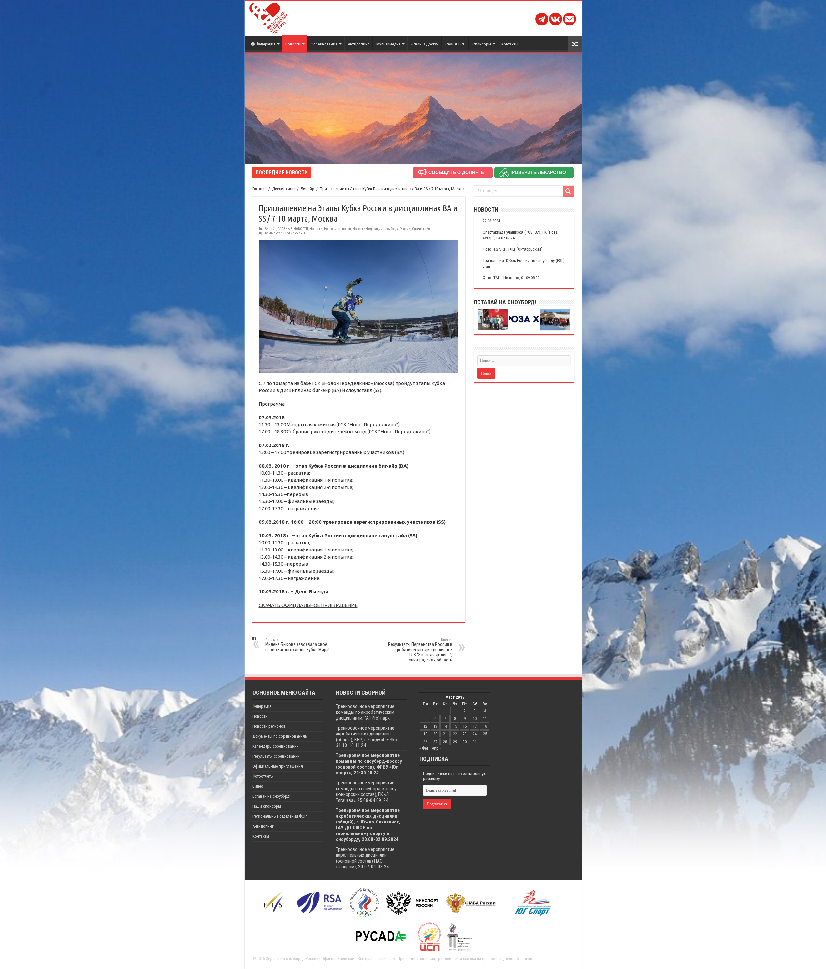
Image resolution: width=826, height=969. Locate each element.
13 (435, 726)
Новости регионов (337, 229)
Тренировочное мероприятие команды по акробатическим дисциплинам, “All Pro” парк (365, 712)
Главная (259, 189)
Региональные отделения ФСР (279, 816)
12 (425, 726)
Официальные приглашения (277, 766)
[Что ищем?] (568, 191)
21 (445, 734)
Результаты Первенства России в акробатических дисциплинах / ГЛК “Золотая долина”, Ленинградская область (420, 650)
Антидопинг (358, 44)
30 (465, 741)
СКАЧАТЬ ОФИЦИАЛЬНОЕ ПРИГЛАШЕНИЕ (308, 605)
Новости (292, 44)
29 (455, 741)
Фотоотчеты (263, 776)
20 (435, 734)
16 (465, 726)
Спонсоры (481, 44)
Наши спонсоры (266, 806)
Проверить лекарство (537, 172)
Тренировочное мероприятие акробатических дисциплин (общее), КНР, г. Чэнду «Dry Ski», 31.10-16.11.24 (367, 736)
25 (485, 734)
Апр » (436, 748)
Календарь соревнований (275, 746)
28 (445, 741)
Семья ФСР (455, 44)
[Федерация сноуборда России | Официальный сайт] (268, 17)
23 (465, 734)
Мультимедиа (388, 44)
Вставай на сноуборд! (271, 796)
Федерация (266, 44)
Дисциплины (283, 189)
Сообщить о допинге (456, 172)
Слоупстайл (421, 229)
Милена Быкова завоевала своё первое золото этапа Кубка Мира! (297, 645)
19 (425, 734)
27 (435, 741)
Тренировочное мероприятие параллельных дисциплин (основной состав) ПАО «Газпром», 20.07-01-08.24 (365, 858)
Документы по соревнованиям (279, 736)
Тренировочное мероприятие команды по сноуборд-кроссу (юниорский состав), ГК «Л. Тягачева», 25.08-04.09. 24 (366, 791)
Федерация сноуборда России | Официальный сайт (311, 958)
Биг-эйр (307, 189)
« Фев (424, 748)
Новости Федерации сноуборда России (381, 229)
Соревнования (324, 44)
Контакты (509, 44)
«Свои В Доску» (424, 44)
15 (455, 726)
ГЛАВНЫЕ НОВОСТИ (293, 229)
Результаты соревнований (276, 756)
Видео (257, 786)
